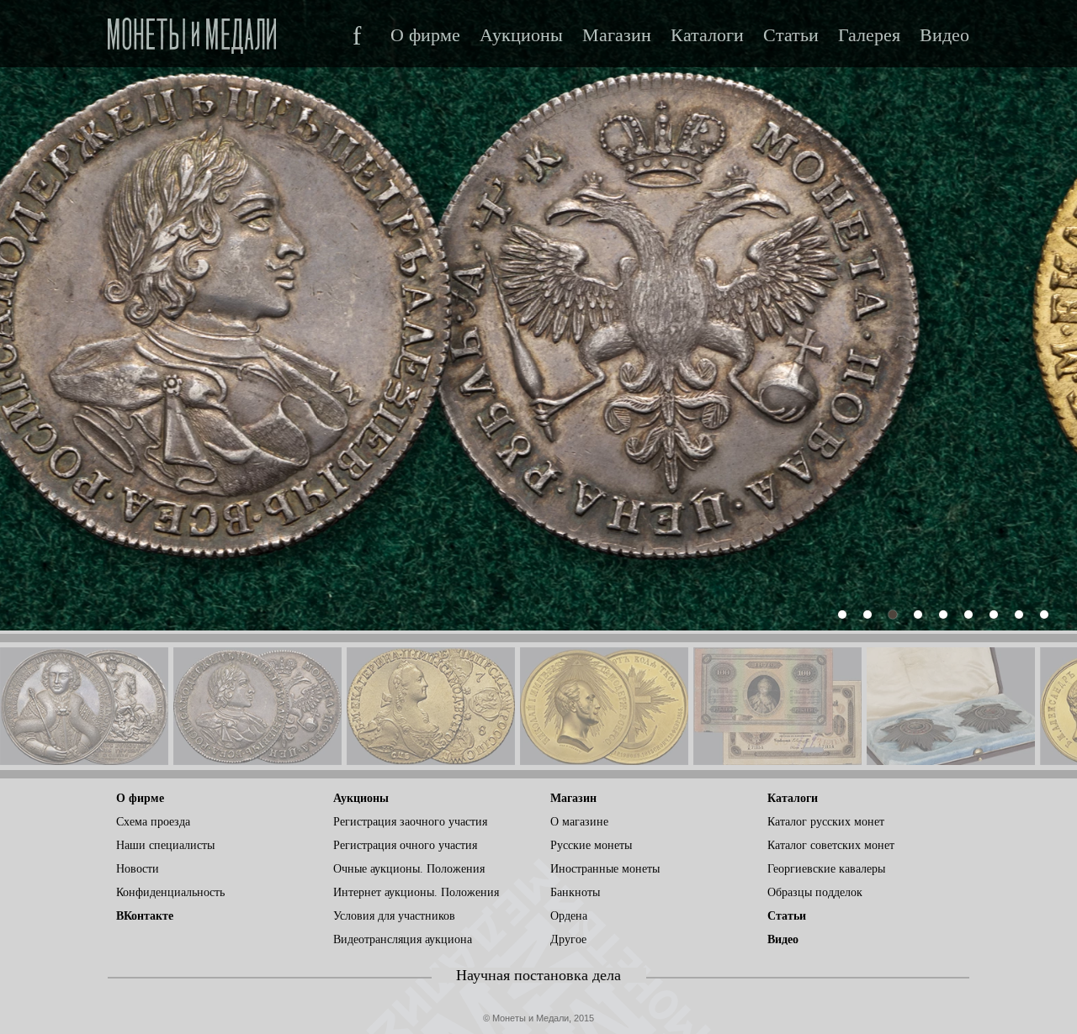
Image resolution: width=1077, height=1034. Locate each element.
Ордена (568, 916)
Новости (137, 869)
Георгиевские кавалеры (826, 869)
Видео (944, 35)
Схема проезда (153, 821)
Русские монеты (591, 845)
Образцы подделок (814, 892)
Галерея (869, 35)
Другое (568, 939)
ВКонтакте (144, 916)
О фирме (425, 35)
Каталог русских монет (825, 821)
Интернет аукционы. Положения (416, 892)
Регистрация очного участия (405, 845)
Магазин (616, 35)
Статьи (791, 35)
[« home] (192, 30)
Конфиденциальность (170, 892)
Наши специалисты (165, 845)
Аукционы (521, 35)
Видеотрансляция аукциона (402, 939)
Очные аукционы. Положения (409, 869)
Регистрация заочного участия (410, 821)
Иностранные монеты (605, 869)
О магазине (579, 821)
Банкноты (575, 892)
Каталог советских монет (830, 845)
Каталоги (707, 35)
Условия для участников (394, 916)
